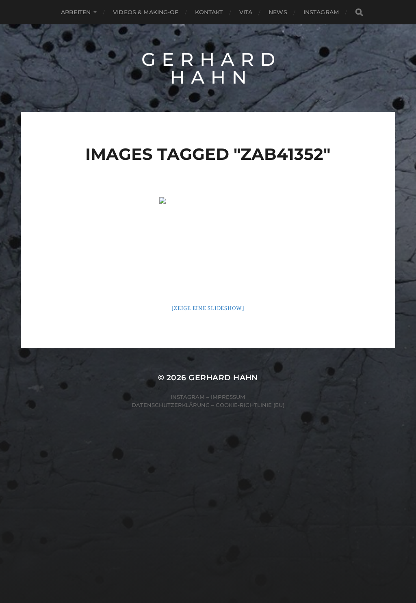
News (278, 12)
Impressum (228, 397)
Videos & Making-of (146, 12)
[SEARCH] (359, 12)
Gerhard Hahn (223, 377)
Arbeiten (76, 12)
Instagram (321, 12)
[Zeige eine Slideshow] (208, 308)
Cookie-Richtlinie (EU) (250, 405)
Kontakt (209, 12)
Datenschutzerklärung (171, 405)
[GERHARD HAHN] (208, 68)
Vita (246, 12)
